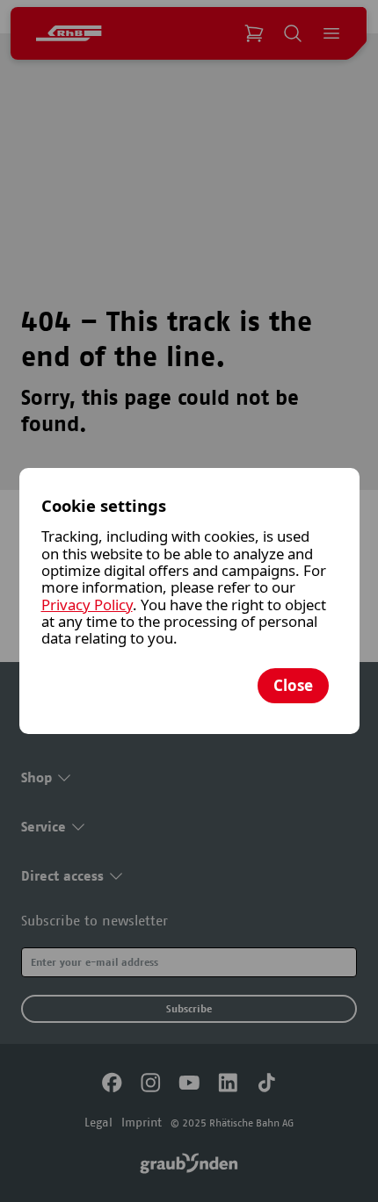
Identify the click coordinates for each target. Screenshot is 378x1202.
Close (293, 685)
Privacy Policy (87, 604)
